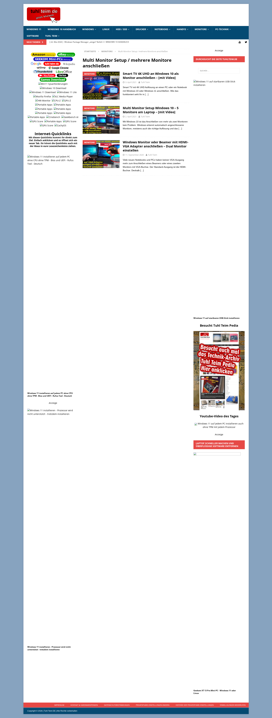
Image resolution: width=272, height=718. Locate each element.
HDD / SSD (121, 29)
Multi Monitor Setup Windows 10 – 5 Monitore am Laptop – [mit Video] (150, 110)
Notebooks (161, 29)
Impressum (59, 705)
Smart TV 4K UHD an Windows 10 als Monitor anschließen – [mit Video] (151, 76)
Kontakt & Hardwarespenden (84, 705)
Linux (105, 29)
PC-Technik (222, 29)
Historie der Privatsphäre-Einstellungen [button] (195, 705)
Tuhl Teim (51, 35)
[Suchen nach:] (219, 70)
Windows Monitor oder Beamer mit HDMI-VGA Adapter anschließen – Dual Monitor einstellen (155, 146)
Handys (181, 29)
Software (33, 35)
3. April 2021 (130, 82)
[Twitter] (246, 42)
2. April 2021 (130, 116)
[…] (146, 94)
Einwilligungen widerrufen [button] (233, 705)
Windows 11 (34, 29)
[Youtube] (240, 42)
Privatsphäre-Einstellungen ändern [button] (152, 705)
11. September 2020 (134, 154)
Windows (88, 29)
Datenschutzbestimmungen (117, 705)
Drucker (141, 29)
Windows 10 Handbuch (62, 29)
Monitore (201, 29)
